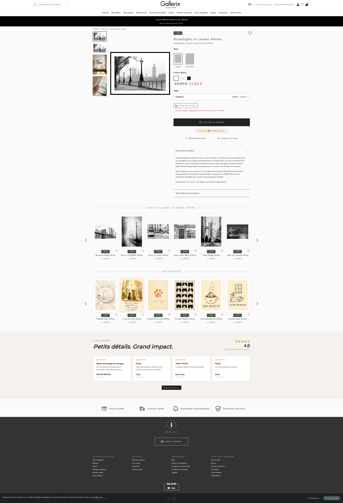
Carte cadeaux (173, 442)
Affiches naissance (184, 12)
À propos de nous (138, 460)
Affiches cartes (98, 472)
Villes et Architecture (194, 43)
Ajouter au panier (213, 122)
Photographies (179, 43)
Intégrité (174, 472)
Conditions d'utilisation (180, 469)
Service (213, 463)
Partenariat (136, 466)
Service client (235, 12)
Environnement (137, 469)
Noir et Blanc (208, 43)
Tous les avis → (171, 388)
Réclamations (216, 476)
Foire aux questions (218, 466)
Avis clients (136, 463)
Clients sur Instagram (179, 463)
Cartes (171, 12)
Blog (173, 460)
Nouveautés (128, 12)
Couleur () (180, 72)
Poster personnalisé (157, 12)
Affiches (105, 12)
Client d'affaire (216, 472)
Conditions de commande (181, 466)
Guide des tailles (187, 105)
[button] (35, 4)
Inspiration (223, 12)
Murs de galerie (201, 12)
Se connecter (215, 460)
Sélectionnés (141, 12)
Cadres (213, 12)
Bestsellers (116, 12)
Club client (215, 469)
